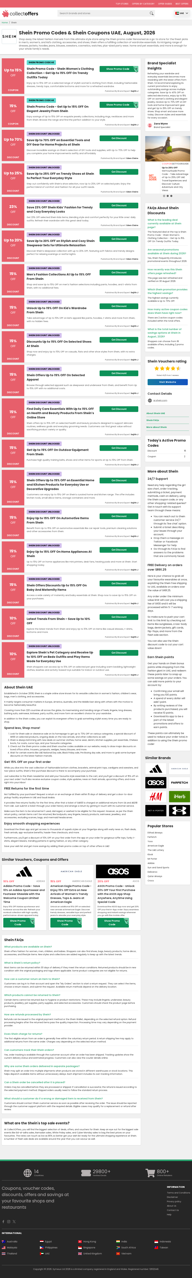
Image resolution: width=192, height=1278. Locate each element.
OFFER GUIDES (165, 3)
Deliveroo (152, 871)
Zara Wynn (161, 123)
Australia (12, 1241)
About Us (171, 1205)
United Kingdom (92, 1253)
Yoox (150, 841)
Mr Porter (152, 858)
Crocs (151, 880)
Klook (150, 854)
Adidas (151, 863)
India (124, 1241)
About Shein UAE (155, 413)
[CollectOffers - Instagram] (8, 1222)
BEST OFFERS (182, 3)
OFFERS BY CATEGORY (143, 3)
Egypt (48, 1241)
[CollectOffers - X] (14, 1222)
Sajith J (134, 91)
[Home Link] (20, 13)
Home (5, 22)
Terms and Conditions (178, 1192)
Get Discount (119, 138)
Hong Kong (89, 1241)
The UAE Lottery (156, 850)
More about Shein (156, 427)
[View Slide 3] (171, 196)
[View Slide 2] (167, 196)
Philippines (51, 1247)
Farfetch (152, 837)
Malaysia (12, 1247)
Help (169, 1214)
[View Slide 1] (164, 196)
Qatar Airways (155, 876)
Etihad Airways (155, 832)
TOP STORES (122, 3)
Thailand (12, 1253)
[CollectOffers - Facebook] (3, 1222)
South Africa (128, 1247)
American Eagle (156, 845)
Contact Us (173, 1210)
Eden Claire (132, 158)
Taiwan (164, 1247)
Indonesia (165, 1241)
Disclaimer (172, 1197)
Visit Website (167, 382)
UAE (182, 13)
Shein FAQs (152, 420)
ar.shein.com (160, 400)
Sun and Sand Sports (158, 867)
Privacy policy (174, 1201)
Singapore (89, 1247)
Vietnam (126, 1253)
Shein (14, 22)
